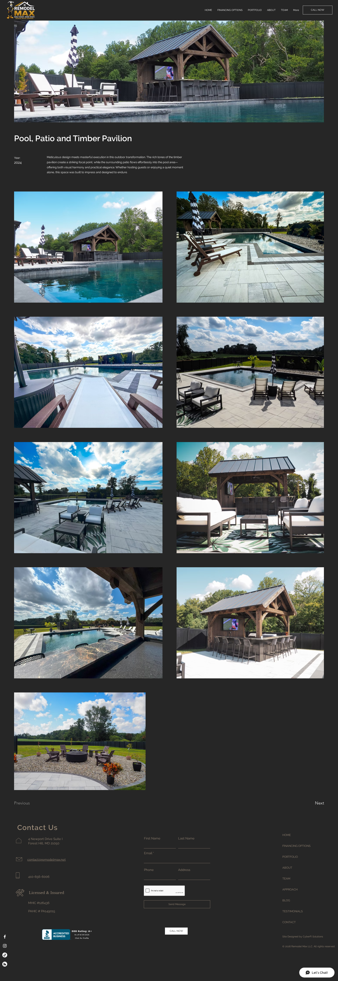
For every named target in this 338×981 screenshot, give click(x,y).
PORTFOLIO (290, 856)
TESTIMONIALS (292, 911)
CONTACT (289, 922)
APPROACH (290, 889)
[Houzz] (4, 964)
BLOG (286, 900)
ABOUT (287, 867)
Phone (149, 869)
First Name (152, 838)
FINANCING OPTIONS (294, 846)
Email (148, 853)
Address (184, 869)
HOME (286, 835)
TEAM (286, 878)
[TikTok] (4, 955)
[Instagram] (4, 945)
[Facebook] (4, 936)
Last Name (186, 838)
